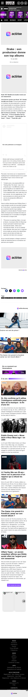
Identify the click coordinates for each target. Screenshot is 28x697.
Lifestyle (14, 660)
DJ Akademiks (20, 169)
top (14, 297)
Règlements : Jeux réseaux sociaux (14, 674)
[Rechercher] (22, 3)
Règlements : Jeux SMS (14, 676)
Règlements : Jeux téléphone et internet (14, 678)
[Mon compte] (25, 3)
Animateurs (14, 644)
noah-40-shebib (9, 297)
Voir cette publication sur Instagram (11, 144)
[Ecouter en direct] (18, 3)
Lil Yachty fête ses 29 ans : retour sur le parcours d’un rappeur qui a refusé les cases (13, 475)
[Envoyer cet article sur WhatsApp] (18, 291)
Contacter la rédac (14, 662)
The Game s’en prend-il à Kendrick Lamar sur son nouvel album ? (12, 513)
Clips (14, 685)
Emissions (14, 642)
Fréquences (14, 650)
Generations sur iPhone (14, 667)
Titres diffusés (14, 648)
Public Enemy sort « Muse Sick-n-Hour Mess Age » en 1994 (13, 437)
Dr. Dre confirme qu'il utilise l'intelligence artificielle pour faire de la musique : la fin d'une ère (14, 401)
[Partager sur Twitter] (10, 291)
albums (24, 297)
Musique (13, 20)
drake (3, 297)
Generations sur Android (14, 669)
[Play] (2, 9)
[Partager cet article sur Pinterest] (14, 291)
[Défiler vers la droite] (23, 601)
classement (19, 297)
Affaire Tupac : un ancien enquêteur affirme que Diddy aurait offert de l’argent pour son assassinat (14, 555)
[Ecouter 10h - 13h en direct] (14, 372)
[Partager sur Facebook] (6, 291)
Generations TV (14, 683)
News (6, 20)
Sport (20, 20)
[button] (8, 601)
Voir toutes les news (14, 585)
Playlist (14, 646)
